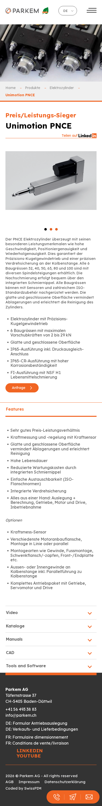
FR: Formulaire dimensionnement (36, 737)
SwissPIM (32, 788)
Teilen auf (70, 135)
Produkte (33, 88)
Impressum (29, 781)
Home (11, 88)
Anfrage (19, 387)
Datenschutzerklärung (65, 781)
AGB (9, 781)
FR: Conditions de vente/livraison (37, 743)
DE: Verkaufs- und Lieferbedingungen (41, 729)
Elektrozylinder (62, 88)
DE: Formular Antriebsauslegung (36, 723)
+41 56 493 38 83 (20, 709)
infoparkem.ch (20, 715)
